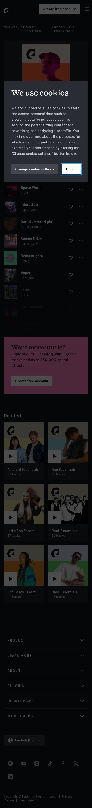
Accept (71, 169)
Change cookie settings (34, 169)
